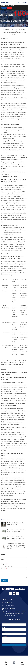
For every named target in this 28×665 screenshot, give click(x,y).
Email (3, 559)
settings (12, 5)
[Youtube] (17, 593)
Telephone (4, 564)
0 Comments (14, 526)
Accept (4, 7)
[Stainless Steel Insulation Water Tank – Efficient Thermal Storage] (3, 531)
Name (3, 554)
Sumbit (4, 580)
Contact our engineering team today (11, 503)
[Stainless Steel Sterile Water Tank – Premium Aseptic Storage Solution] (3, 538)
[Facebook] (10, 593)
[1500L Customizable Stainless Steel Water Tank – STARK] (3, 524)
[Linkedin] (14, 593)
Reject (9, 7)
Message (4, 569)
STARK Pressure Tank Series (9, 176)
